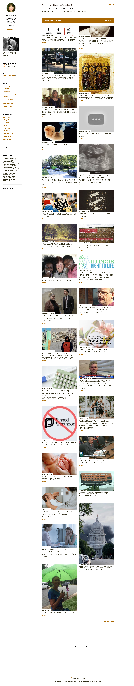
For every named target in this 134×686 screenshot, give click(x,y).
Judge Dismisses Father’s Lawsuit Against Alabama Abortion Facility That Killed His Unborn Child (95, 384)
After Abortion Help (69, 11)
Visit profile (11, 29)
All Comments (10, 66)
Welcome (50, 11)
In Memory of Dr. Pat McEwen (56, 280)
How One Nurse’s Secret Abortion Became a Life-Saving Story (96, 350)
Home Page (7, 86)
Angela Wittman (11, 15)
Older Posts (109, 621)
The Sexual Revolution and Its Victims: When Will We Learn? (57, 245)
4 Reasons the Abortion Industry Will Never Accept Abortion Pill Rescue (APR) (59, 514)
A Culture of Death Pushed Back (58, 612)
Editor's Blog (7, 106)
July (6, 120)
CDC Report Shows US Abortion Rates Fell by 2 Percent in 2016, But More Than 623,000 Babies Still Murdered (96, 42)
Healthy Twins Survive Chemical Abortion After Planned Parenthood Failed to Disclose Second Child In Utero (95, 179)
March (7, 130)
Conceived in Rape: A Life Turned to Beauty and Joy (58, 477)
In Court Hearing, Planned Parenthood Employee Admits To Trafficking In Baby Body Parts (58, 355)
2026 (6, 117)
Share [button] (44, 42)
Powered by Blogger (79, 678)
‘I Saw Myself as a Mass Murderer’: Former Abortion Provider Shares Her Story (59, 112)
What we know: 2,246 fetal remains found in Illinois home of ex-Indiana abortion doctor (96, 309)
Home (44, 11)
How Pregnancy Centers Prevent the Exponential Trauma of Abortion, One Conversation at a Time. (59, 553)
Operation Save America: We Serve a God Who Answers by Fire (96, 568)
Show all (108, 20)
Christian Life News (57, 4)
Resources (57, 11)
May (6, 125)
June (7, 122)
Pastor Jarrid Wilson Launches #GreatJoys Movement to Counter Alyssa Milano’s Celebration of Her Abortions (96, 424)
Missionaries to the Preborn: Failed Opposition (93, 494)
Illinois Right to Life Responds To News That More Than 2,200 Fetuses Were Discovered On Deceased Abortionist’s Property (96, 276)
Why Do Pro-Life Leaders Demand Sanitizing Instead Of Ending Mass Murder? (59, 182)
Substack (80, 11)
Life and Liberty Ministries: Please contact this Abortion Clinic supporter (59, 78)
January (7, 136)
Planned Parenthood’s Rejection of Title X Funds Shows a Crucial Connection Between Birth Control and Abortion (59, 394)
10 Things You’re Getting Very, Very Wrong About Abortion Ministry (59, 38)
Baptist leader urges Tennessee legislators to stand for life (94, 461)
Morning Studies (8, 103)
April (6, 128)
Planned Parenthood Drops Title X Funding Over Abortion (59, 443)
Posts (7, 64)
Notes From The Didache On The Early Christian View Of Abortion (96, 96)
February (8, 133)
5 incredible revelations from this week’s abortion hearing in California (58, 318)
